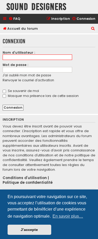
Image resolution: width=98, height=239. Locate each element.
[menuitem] (14, 18)
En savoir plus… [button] (68, 216)
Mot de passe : (15, 65)
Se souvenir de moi (23, 91)
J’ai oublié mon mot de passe (27, 75)
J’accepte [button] (29, 230)
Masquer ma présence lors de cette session (43, 96)
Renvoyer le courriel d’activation (28, 80)
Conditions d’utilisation (25, 178)
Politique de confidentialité (28, 182)
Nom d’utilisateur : (19, 52)
